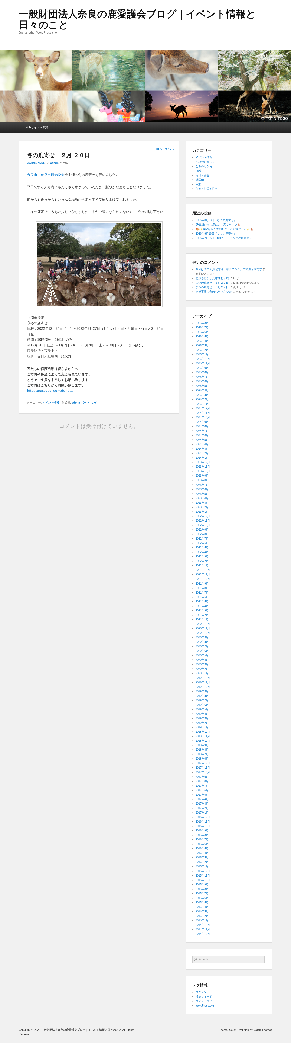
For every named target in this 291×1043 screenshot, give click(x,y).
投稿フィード (204, 996)
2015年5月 (202, 902)
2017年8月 (202, 781)
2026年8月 (202, 323)
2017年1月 (202, 812)
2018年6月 (202, 758)
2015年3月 (202, 911)
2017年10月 (203, 772)
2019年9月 (202, 691)
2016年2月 (202, 862)
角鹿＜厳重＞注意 (207, 188)
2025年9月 (202, 367)
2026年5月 (202, 336)
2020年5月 (202, 655)
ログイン (201, 992)
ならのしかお (204, 166)
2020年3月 (202, 664)
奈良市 (32, 175)
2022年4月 (202, 552)
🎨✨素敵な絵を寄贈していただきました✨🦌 (225, 229)
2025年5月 (202, 385)
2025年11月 (203, 363)
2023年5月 (202, 493)
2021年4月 (202, 606)
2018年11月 (203, 736)
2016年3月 (202, 857)
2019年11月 (203, 682)
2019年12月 (203, 678)
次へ (169, 148)
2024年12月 (203, 408)
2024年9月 (202, 421)
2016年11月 (203, 821)
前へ (157, 148)
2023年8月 (202, 480)
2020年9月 (202, 637)
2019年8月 (202, 695)
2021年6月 (202, 597)
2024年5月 (202, 439)
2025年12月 (203, 358)
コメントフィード (207, 1001)
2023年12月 (203, 462)
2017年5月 (202, 794)
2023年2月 (202, 507)
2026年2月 (202, 350)
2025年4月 (202, 390)
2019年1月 (202, 727)
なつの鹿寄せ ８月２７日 (212, 282)
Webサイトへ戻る (37, 127)
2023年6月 (202, 489)
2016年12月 (203, 817)
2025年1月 (202, 404)
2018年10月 (203, 740)
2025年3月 (202, 395)
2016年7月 (202, 839)
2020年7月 (202, 646)
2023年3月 (202, 502)
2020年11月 (203, 628)
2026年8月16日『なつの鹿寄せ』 (216, 233)
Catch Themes (263, 1029)
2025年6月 (202, 381)
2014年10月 (203, 933)
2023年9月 (202, 475)
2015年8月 (202, 889)
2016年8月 (202, 835)
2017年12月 (203, 763)
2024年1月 (202, 457)
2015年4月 (202, 907)
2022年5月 (202, 547)
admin (54, 163)
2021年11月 (203, 574)
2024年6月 (202, 435)
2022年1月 (202, 565)
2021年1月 (202, 619)
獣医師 (200, 179)
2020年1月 (202, 673)
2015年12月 (203, 871)
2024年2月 (202, 453)
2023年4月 (202, 498)
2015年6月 (202, 898)
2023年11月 (203, 466)
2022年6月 (202, 543)
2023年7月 (202, 484)
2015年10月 (203, 880)
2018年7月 (202, 754)
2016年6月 (202, 844)
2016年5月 (202, 848)
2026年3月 (202, 345)
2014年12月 (203, 924)
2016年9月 (202, 830)
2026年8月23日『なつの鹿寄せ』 (216, 220)
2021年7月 (202, 592)
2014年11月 (203, 929)
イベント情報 (51, 402)
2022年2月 (202, 561)
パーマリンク (89, 402)
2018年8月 (202, 749)
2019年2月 (202, 722)
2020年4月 (202, 659)
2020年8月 (202, 641)
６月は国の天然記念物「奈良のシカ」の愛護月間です (229, 269)
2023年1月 (202, 511)
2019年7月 (202, 700)
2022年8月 (202, 534)
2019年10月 (203, 687)
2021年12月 (203, 570)
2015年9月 (202, 884)
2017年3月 (202, 803)
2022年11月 (203, 520)
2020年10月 (203, 633)
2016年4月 (202, 853)
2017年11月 (203, 767)
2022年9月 (202, 529)
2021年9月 (202, 583)
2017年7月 (202, 785)
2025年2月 (202, 399)
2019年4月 (202, 713)
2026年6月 (202, 332)
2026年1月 (202, 354)
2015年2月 (202, 916)
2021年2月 (202, 615)
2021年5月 (202, 601)
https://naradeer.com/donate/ (50, 390)
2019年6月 (202, 704)
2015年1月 (202, 920)
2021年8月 (202, 588)
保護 (198, 170)
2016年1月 (202, 866)
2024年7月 (202, 430)
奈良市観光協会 (53, 175)
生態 (198, 184)
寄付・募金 (202, 175)
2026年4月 (202, 341)
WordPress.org (205, 1005)
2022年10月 (203, 525)
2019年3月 (202, 718)
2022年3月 (202, 556)
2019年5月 (202, 709)
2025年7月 (202, 376)
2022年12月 (203, 516)
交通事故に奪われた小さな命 (214, 291)
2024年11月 (203, 412)
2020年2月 (202, 668)
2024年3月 (202, 448)
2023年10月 (203, 471)
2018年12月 (203, 731)
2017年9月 (202, 776)
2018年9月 (202, 745)
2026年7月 (202, 327)
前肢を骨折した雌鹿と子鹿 (212, 278)
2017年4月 (202, 799)
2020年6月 (202, 650)
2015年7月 (202, 893)
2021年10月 (203, 579)
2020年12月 (203, 624)
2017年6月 (202, 790)
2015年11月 (203, 875)
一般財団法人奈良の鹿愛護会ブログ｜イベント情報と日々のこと (137, 19)
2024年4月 (202, 444)
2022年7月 (202, 538)
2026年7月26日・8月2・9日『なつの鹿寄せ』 (224, 238)
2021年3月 (202, 610)
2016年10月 (203, 826)
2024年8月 (202, 426)
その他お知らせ (205, 161)
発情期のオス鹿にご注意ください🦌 (218, 224)
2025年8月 (202, 372)
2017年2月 (202, 808)
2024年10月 (203, 417)
